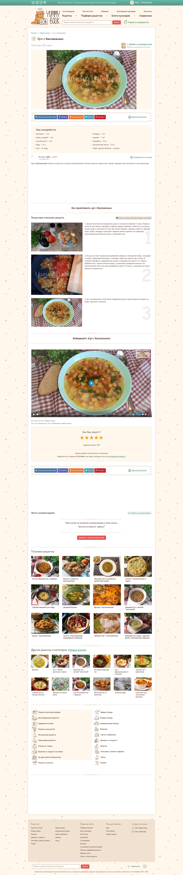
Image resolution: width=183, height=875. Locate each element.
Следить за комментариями (140, 513)
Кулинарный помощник (126, 11)
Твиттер (90, 117)
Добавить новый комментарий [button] (91, 538)
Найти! (116, 22)
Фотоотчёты (88, 11)
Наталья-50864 (44, 157)
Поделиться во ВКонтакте (47, 117)
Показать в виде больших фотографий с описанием (135, 218)
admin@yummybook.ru (117, 457)
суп (36, 423)
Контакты (148, 11)
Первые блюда (50, 421)
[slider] (81, 414)
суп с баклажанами (54, 423)
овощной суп (42, 423)
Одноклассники (77, 117)
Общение (105, 11)
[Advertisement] (91, 182)
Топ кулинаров (68, 11)
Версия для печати (139, 117)
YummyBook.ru (45, 16)
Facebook (64, 117)
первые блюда (66, 423)
